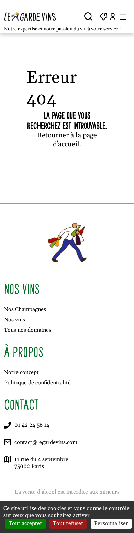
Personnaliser (111, 523)
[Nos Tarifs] (103, 16)
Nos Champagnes (25, 309)
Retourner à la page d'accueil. (67, 140)
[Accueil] (33, 16)
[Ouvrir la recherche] (88, 16)
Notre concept (21, 372)
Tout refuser (68, 523)
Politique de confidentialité (37, 382)
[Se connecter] (112, 16)
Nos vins (14, 319)
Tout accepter (25, 523)
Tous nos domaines (27, 329)
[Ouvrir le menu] (123, 16)
